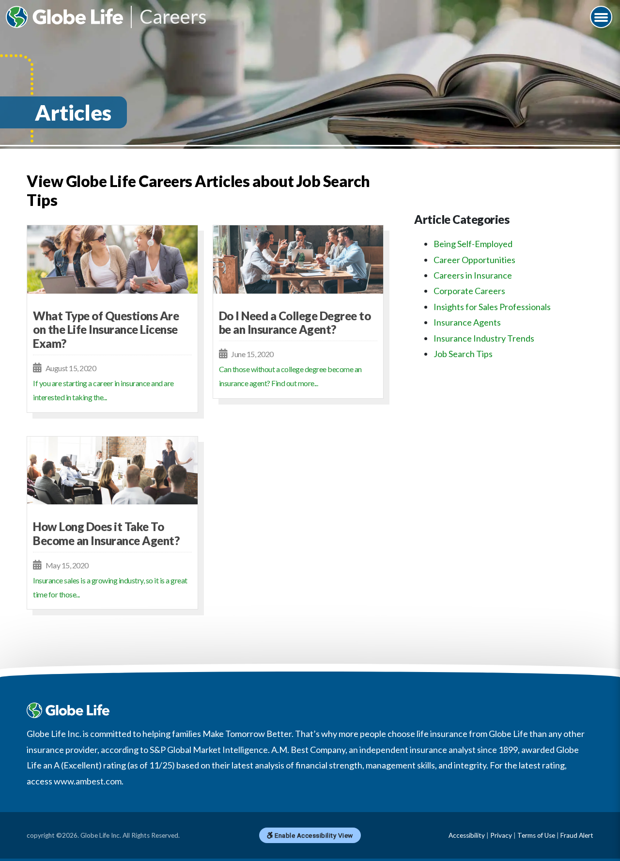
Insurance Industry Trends (484, 338)
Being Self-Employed (473, 243)
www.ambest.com (88, 781)
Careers (173, 17)
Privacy (501, 835)
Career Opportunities (474, 259)
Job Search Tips (463, 353)
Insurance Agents (467, 322)
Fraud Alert (576, 835)
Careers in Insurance (473, 275)
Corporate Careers (469, 290)
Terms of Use (536, 835)
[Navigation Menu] (601, 17)
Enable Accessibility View (313, 835)
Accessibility (467, 835)
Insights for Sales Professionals (492, 306)
